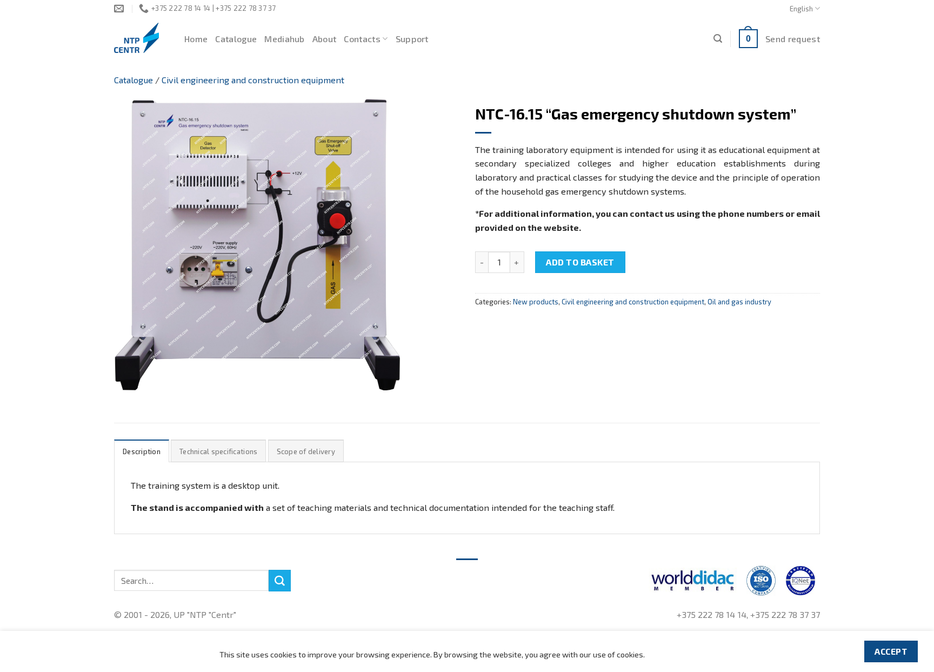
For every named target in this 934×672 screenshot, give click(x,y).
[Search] (717, 38)
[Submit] (279, 580)
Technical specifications (218, 451)
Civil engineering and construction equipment (253, 80)
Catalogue (236, 39)
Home (196, 39)
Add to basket (580, 262)
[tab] (141, 451)
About (324, 39)
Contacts (362, 39)
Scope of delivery (306, 451)
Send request (792, 39)
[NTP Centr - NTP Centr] (141, 37)
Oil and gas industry (739, 301)
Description (142, 451)
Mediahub (284, 39)
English (801, 8)
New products (535, 301)
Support (412, 39)
